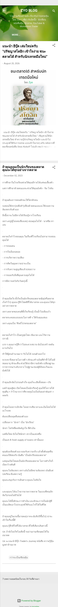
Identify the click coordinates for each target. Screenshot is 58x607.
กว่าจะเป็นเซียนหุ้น (19, 557)
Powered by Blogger (31, 600)
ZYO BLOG (29, 10)
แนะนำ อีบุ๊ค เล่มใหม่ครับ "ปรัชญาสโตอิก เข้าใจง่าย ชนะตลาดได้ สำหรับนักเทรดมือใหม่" (24, 51)
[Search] (54, 11)
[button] (54, 45)
